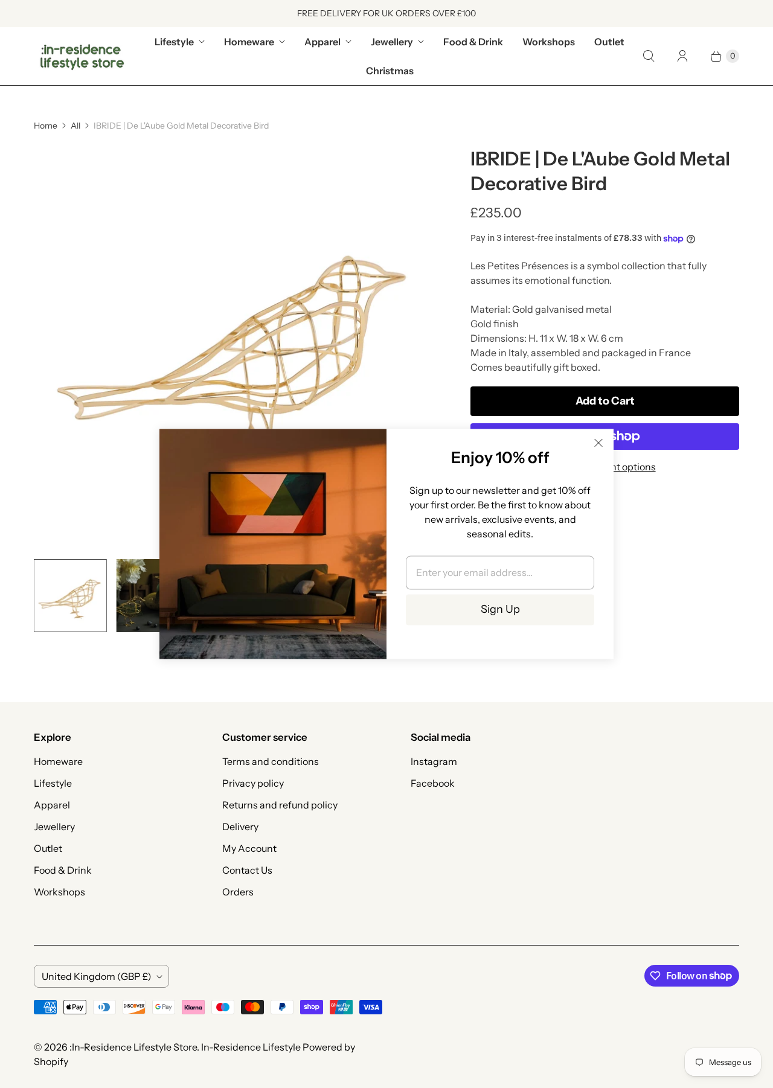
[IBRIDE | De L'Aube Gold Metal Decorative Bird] (235, 348)
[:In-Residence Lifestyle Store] (82, 56)
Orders (238, 892)
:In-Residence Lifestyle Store (133, 1047)
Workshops (548, 42)
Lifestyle (174, 42)
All (75, 125)
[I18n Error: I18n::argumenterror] (70, 595)
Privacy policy (253, 783)
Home (45, 125)
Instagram (434, 761)
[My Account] (682, 56)
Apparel (322, 42)
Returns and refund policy (280, 805)
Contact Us (247, 870)
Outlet (609, 42)
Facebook (433, 783)
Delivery (240, 827)
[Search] (649, 56)
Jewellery (392, 42)
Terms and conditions (270, 761)
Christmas (390, 71)
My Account (249, 848)
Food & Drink (473, 42)
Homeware (249, 42)
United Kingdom (97, 976)
